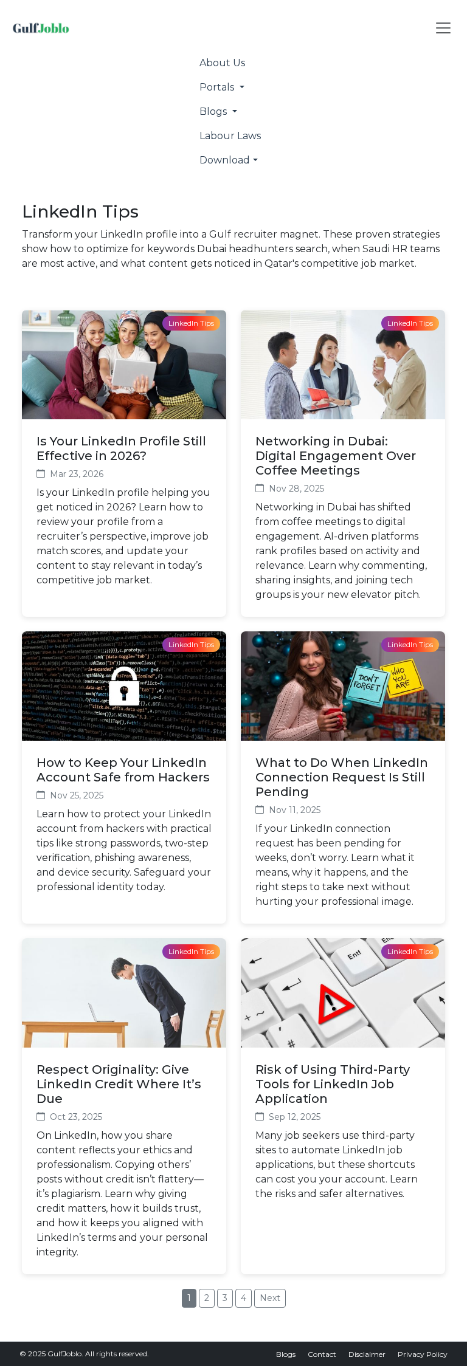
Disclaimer (367, 1354)
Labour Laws (230, 136)
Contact (322, 1354)
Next (270, 1297)
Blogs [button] (214, 111)
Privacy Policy (423, 1354)
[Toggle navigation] (443, 27)
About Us (222, 63)
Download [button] (224, 160)
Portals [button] (218, 87)
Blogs (286, 1354)
